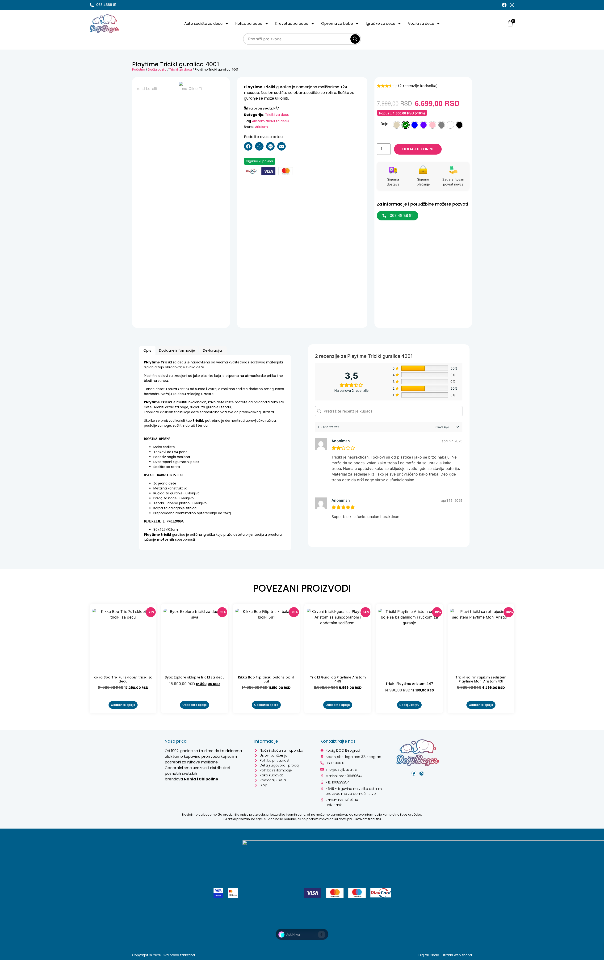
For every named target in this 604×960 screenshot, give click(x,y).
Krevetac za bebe (291, 23)
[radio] (396, 124)
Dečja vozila (157, 69)
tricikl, (198, 420)
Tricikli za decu (180, 69)
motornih (165, 539)
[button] (248, 146)
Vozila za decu (421, 23)
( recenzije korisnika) (418, 85)
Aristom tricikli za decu (270, 121)
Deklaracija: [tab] (212, 350)
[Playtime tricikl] (181, 84)
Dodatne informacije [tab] (177, 350)
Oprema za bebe (337, 23)
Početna (138, 69)
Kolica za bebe (248, 23)
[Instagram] (512, 5)
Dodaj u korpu (417, 149)
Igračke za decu (380, 23)
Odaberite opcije (123, 705)
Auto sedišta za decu (203, 23)
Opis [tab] (147, 350)
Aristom (261, 126)
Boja (384, 124)
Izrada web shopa (457, 955)
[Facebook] (504, 5)
